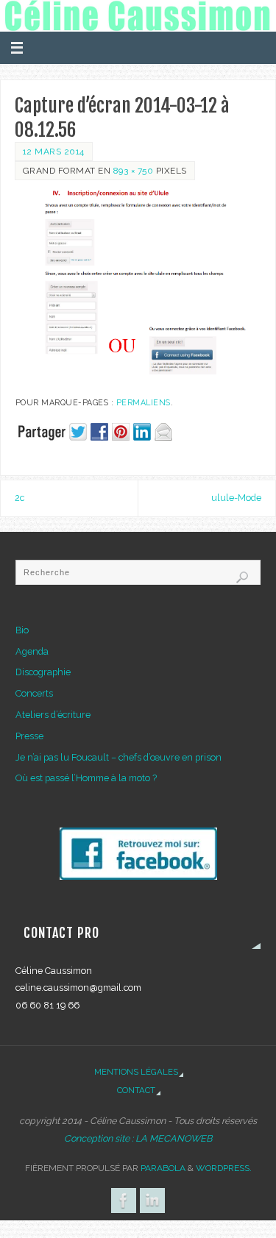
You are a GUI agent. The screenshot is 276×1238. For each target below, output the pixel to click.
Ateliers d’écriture (53, 714)
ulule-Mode (236, 497)
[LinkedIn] (152, 1200)
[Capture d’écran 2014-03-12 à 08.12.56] (138, 285)
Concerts (34, 693)
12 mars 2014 (54, 151)
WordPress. (224, 1168)
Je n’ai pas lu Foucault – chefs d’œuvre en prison (118, 757)
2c (19, 497)
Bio (22, 630)
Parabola (163, 1168)
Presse (29, 735)
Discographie (43, 671)
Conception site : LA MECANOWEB (138, 1138)
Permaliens (143, 403)
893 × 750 (133, 171)
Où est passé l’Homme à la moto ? (86, 777)
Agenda (32, 651)
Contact (136, 1090)
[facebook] (138, 854)
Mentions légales (136, 1072)
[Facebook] (123, 1200)
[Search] (242, 577)
